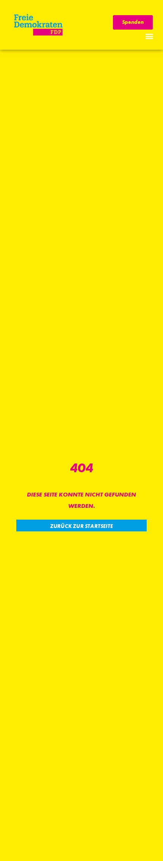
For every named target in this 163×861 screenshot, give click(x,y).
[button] (149, 36)
